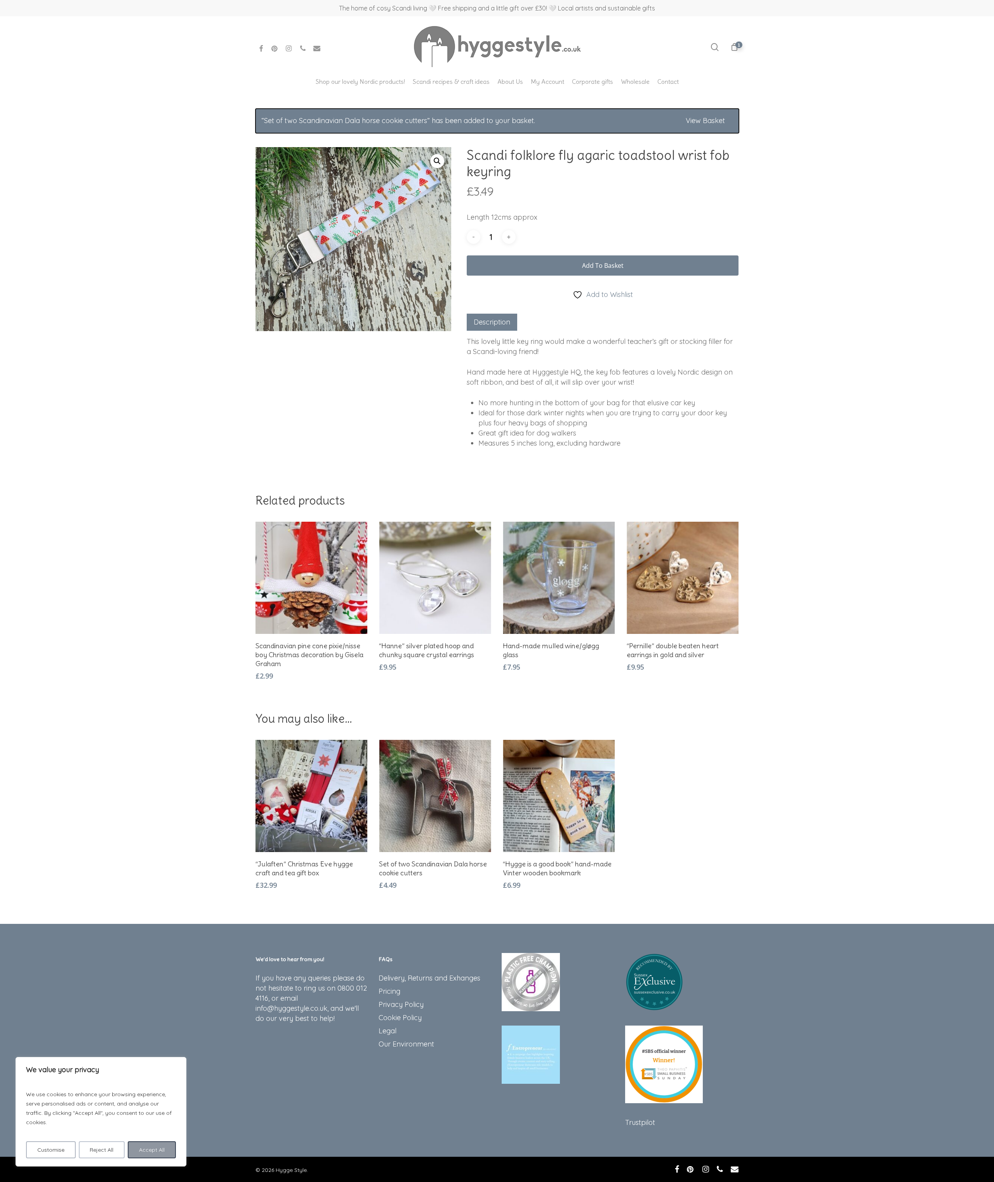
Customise (50, 1149)
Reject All (101, 1149)
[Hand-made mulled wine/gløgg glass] (559, 578)
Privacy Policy (401, 1004)
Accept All (152, 1149)
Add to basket (603, 265)
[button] (437, 161)
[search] (714, 47)
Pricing (389, 991)
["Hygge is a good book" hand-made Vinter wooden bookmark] (559, 796)
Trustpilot (640, 1122)
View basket (705, 120)
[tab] (492, 322)
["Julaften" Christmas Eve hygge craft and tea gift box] (311, 796)
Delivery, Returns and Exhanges (429, 978)
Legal (387, 1030)
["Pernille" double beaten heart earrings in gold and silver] (683, 578)
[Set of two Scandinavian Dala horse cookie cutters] (435, 796)
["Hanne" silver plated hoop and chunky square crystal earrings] (435, 578)
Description (492, 322)
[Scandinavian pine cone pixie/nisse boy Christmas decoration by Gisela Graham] (311, 578)
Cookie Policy (400, 1017)
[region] (101, 1111)
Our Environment (406, 1044)
